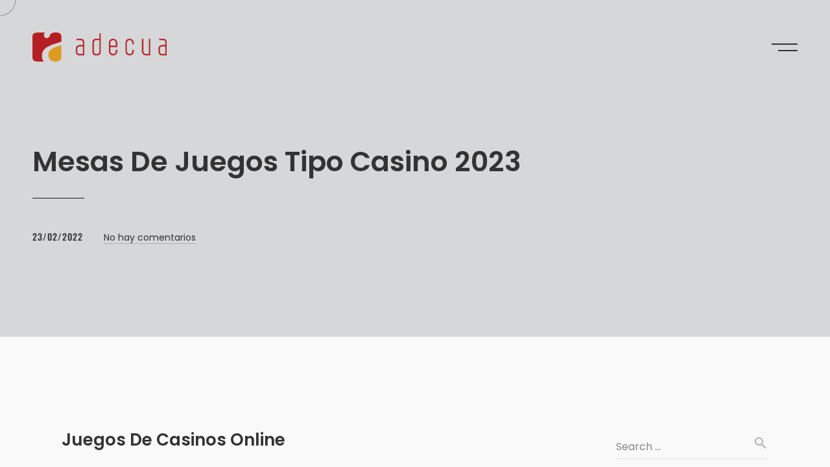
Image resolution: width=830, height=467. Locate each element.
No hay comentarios (150, 237)
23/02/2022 (57, 236)
